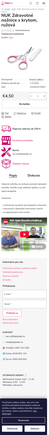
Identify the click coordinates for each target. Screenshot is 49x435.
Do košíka (24, 104)
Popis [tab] (13, 175)
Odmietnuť (12, 428)
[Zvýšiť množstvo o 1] (44, 96)
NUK (11, 37)
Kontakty (7, 279)
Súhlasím (34, 428)
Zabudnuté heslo (10, 322)
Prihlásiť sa (12, 313)
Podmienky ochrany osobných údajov (20, 268)
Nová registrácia (10, 319)
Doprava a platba (10, 276)
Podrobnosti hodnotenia (12, 33)
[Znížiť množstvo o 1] (31, 96)
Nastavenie (23, 420)
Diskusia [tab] (34, 175)
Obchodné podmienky (13, 272)
